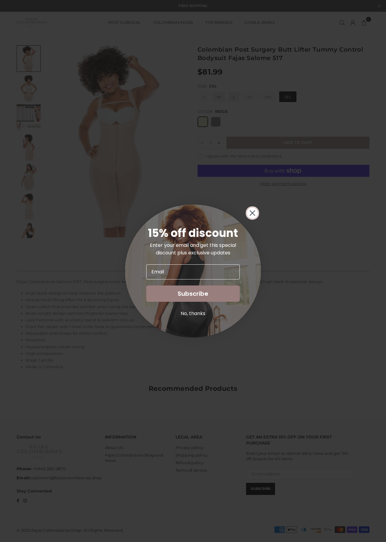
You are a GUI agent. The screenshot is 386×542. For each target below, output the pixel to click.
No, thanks (193, 313)
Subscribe (193, 293)
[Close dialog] (252, 213)
